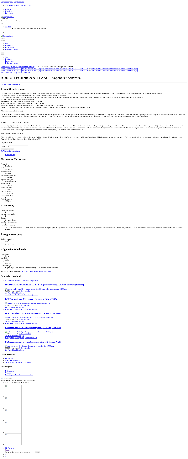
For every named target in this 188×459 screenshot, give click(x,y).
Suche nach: (9, 452)
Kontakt (8, 9)
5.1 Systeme (9, 281)
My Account (9, 448)
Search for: (4, 19)
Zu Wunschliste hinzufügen (10, 84)
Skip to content (19, 2)
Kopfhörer (8, 45)
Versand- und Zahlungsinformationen (18, 362)
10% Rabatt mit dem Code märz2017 (18, 5)
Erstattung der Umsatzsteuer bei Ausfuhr (19, 375)
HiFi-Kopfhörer (29, 67)
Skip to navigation (7, 2)
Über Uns (8, 11)
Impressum (9, 13)
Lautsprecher (9, 47)
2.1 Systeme (9, 295)
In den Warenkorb (7, 149)
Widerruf (8, 373)
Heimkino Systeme (11, 49)
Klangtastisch (11, 67)
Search (7, 450)
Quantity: (4, 147)
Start (6, 43)
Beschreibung (10, 155)
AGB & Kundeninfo (12, 360)
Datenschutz (9, 371)
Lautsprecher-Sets (31, 309)
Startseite (4, 67)
